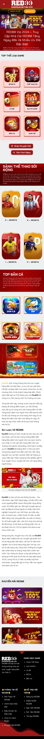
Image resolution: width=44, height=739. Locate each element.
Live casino (31, 666)
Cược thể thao (32, 662)
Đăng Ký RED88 (33, 696)
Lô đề (28, 670)
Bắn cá (29, 678)
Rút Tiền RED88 (33, 712)
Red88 (5, 383)
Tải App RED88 (32, 716)
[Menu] (4, 4)
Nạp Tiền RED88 (33, 708)
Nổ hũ (28, 674)
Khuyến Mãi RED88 (12, 725)
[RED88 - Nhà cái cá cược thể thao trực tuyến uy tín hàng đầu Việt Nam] (22, 4)
